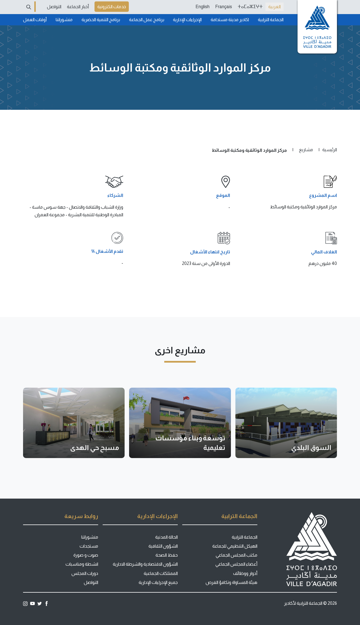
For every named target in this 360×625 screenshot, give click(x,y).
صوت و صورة (85, 555)
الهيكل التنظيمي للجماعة (234, 546)
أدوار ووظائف (245, 573)
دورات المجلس (84, 573)
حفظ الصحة (167, 555)
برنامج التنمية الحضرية (101, 19)
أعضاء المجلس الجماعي (236, 564)
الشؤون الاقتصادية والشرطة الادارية (145, 564)
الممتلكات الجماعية (161, 573)
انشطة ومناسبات (82, 564)
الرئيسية (329, 149)
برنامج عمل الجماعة (146, 19)
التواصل (54, 6)
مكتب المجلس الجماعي (236, 555)
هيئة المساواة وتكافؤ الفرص (231, 582)
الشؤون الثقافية (163, 546)
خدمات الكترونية (111, 6)
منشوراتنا (64, 19)
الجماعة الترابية (271, 19)
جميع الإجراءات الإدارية (158, 582)
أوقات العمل (35, 19)
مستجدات (89, 546)
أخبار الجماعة (78, 6)
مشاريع (306, 149)
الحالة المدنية (166, 537)
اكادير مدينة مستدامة (230, 19)
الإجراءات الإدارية (187, 19)
